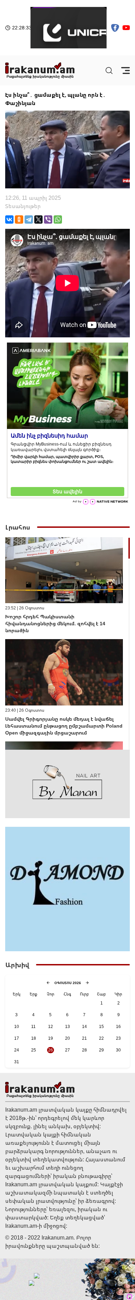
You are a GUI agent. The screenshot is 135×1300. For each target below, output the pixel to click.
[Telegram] (29, 219)
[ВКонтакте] (9, 219)
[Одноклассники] (19, 219)
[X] (38, 219)
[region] (67, 643)
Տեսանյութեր (22, 206)
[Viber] (48, 219)
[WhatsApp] (58, 219)
